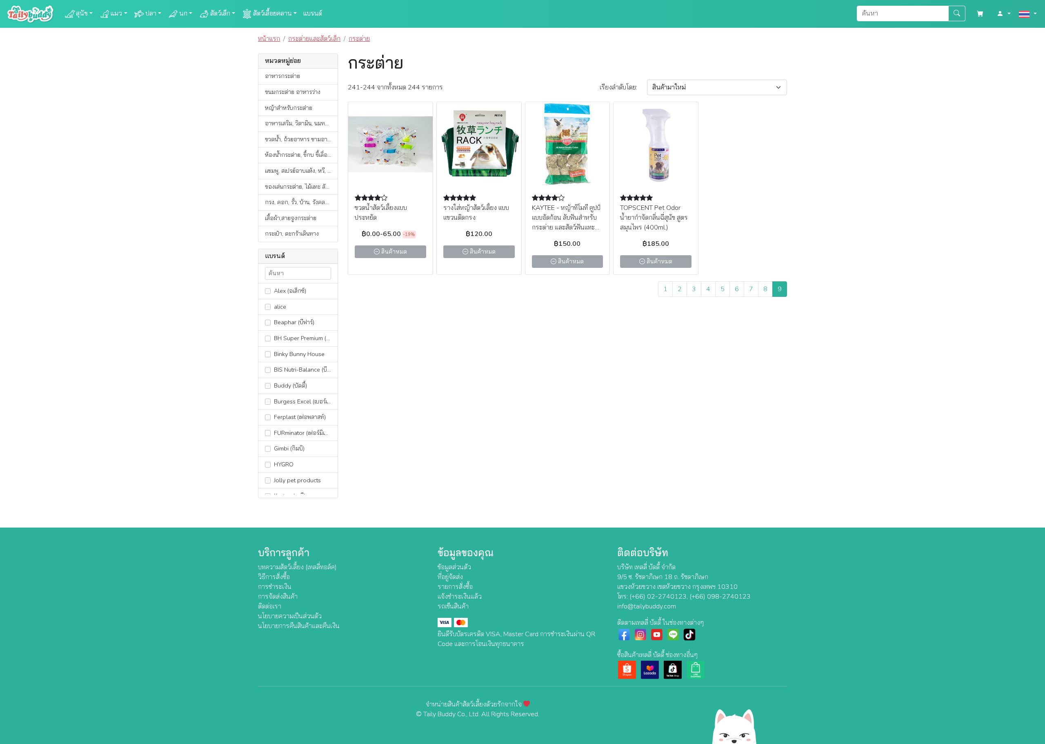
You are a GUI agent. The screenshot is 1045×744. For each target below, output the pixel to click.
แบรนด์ (312, 13)
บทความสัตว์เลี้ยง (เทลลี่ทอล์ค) (297, 567)
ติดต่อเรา (269, 606)
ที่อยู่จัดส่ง (450, 576)
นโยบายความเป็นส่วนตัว (290, 616)
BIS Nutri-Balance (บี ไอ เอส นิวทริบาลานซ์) (305, 369)
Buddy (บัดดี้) (289, 385)
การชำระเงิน (274, 586)
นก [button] (183, 13)
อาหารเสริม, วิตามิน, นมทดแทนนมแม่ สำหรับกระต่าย (301, 123)
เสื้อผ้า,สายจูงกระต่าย (290, 218)
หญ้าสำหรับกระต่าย (288, 108)
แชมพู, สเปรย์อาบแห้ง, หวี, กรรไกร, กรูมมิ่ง (301, 171)
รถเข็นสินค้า (453, 606)
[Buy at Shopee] (627, 669)
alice (279, 307)
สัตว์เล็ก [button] (220, 13)
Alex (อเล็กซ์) (289, 291)
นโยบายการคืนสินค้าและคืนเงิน (299, 625)
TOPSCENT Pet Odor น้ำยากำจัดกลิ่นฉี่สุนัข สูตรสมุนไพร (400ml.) (654, 217)
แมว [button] (116, 13)
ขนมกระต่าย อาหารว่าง (292, 92)
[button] (1004, 14)
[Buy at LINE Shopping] (695, 669)
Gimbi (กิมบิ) (288, 448)
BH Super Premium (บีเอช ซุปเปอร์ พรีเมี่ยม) (305, 338)
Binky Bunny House (298, 354)
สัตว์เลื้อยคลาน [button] (272, 13)
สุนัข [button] (82, 13)
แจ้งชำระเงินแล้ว (460, 596)
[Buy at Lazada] (650, 669)
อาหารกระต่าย (282, 76)
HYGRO (282, 464)
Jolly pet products (296, 480)
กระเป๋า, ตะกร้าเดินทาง (292, 233)
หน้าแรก (269, 38)
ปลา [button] (150, 13)
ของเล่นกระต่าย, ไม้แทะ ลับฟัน (300, 187)
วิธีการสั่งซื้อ (274, 576)
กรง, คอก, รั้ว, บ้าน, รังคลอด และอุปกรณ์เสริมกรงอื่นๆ (301, 202)
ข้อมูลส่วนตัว (454, 567)
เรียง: (618, 87)
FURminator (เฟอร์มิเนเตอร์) (305, 433)
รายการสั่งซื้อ (455, 586)
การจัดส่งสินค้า (278, 596)
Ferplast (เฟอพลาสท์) (299, 417)
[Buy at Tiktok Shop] (673, 669)
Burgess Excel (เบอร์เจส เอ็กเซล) (305, 401)
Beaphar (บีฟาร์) (293, 322)
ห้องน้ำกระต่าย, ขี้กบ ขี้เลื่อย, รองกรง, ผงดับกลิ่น (301, 155)
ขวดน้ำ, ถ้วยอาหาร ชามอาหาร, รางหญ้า (301, 139)
